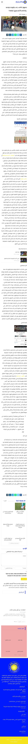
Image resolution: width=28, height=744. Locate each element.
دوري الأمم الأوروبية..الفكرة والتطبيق (11, 258)
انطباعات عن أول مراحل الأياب (17, 610)
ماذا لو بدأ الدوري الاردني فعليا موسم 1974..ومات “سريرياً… (14, 720)
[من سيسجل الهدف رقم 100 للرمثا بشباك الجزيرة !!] (20, 519)
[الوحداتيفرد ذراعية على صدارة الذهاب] (8, 506)
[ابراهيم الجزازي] (20, 646)
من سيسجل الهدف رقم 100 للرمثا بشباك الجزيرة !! (14, 706)
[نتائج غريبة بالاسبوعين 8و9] (20, 533)
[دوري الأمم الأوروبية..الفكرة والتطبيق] (23, 260)
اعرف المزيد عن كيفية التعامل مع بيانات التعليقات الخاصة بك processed (15, 586)
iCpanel (11, 742)
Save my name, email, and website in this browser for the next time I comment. (16, 575)
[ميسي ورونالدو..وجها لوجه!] (8, 519)
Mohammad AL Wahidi (8, 155)
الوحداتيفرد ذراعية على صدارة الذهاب (17, 701)
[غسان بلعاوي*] (8, 634)
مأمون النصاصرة (21, 376)
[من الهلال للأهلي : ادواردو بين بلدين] (8, 533)
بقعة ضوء (17, 252)
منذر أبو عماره (22, 731)
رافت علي (23, 714)
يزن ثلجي (24, 726)
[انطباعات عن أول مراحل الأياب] (20, 506)
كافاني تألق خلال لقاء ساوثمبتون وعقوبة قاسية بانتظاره (14, 690)
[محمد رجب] (8, 646)
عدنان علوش (24, 179)
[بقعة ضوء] (23, 253)
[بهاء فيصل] (20, 634)
